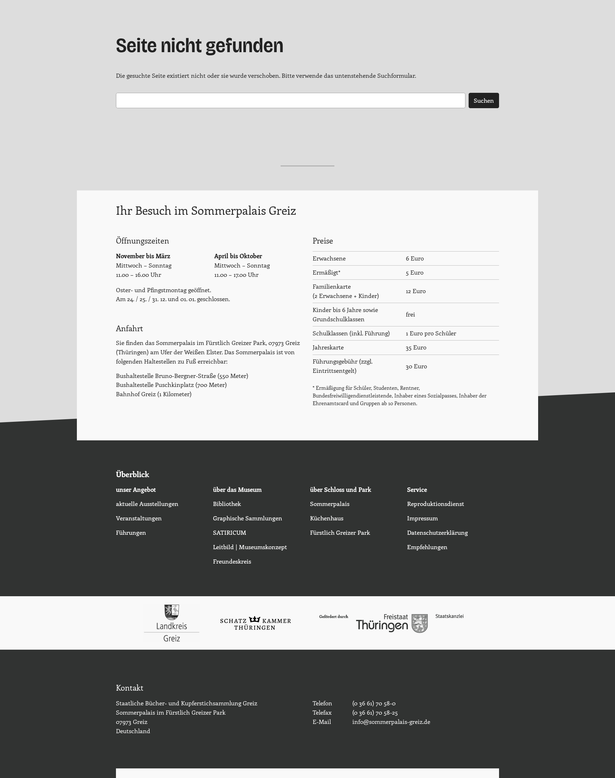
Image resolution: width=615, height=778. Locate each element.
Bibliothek (227, 503)
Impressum (422, 518)
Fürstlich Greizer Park (340, 532)
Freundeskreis (232, 561)
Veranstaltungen (139, 518)
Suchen (484, 100)
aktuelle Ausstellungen (147, 503)
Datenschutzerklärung (437, 532)
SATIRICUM (229, 532)
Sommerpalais (329, 503)
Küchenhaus (326, 518)
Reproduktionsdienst (435, 503)
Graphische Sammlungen (247, 518)
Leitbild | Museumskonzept (250, 546)
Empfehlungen (427, 546)
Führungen (131, 532)
